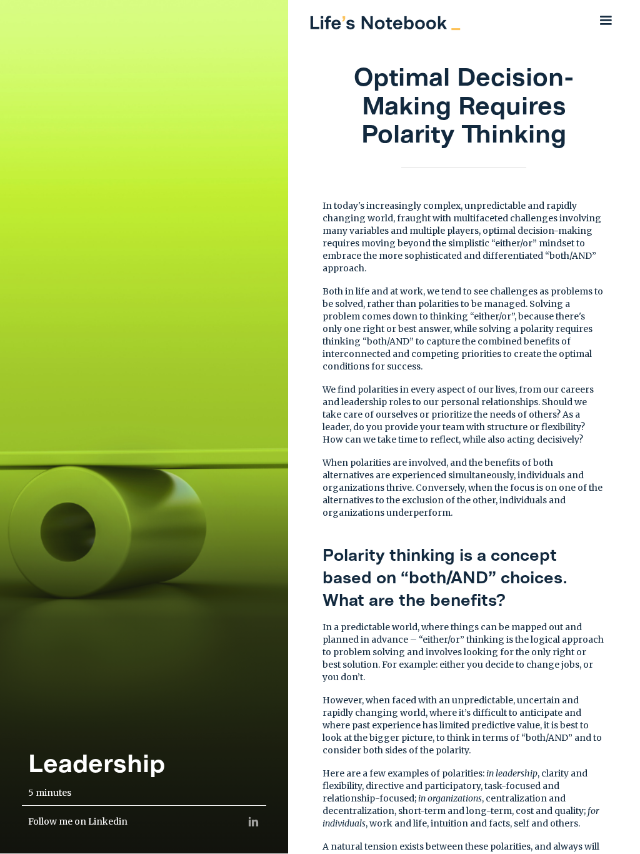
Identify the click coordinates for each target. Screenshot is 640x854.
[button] (606, 20)
